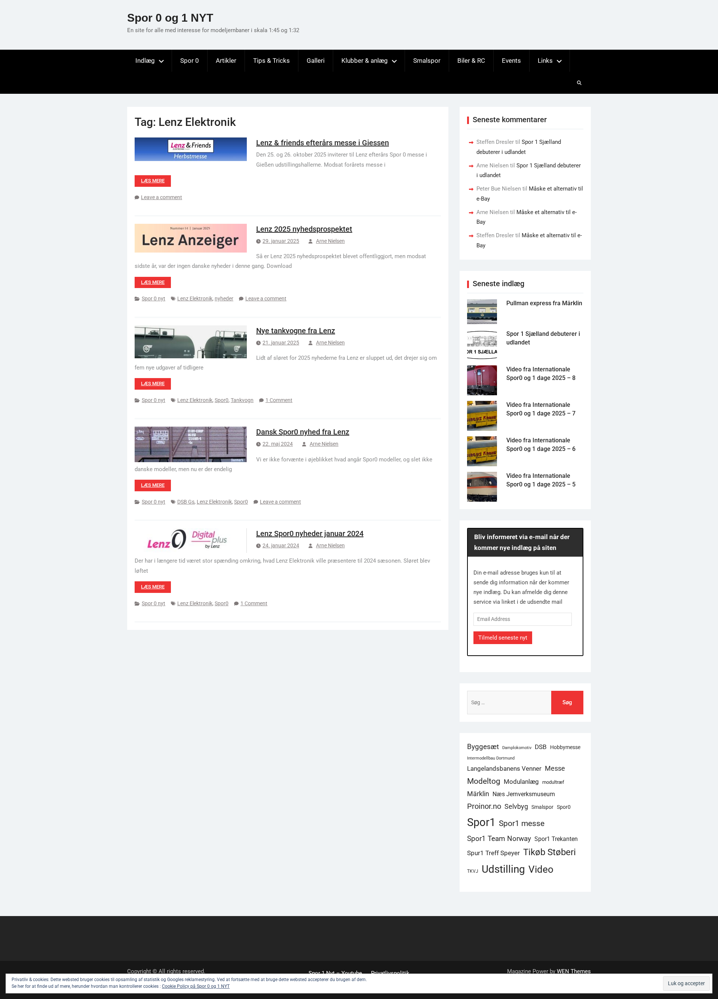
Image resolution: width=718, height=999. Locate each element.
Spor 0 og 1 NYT (170, 18)
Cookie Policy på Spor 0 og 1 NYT (196, 986)
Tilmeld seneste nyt (502, 637)
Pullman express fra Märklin (544, 303)
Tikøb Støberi (549, 852)
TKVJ (472, 871)
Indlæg (145, 60)
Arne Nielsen (330, 241)
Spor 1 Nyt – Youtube (335, 973)
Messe (555, 768)
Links (545, 60)
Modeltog (483, 781)
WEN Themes (574, 971)
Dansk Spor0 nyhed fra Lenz (302, 431)
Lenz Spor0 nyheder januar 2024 (309, 533)
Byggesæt (483, 746)
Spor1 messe (521, 823)
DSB (541, 747)
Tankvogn (242, 400)
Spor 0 (189, 60)
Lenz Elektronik (194, 298)
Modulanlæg (521, 781)
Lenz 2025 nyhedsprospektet (304, 229)
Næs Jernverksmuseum (524, 794)
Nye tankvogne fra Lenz (295, 330)
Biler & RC (471, 60)
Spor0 (221, 400)
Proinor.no (484, 806)
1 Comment (279, 400)
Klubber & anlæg (364, 60)
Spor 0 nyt (153, 298)
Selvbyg (516, 806)
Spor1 (481, 822)
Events (511, 60)
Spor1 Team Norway (499, 838)
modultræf (553, 782)
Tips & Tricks (271, 60)
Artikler (226, 60)
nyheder (224, 298)
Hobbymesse (565, 747)
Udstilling (503, 869)
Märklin (478, 794)
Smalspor (427, 60)
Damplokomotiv (516, 747)
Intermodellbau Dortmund (491, 758)
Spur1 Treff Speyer (493, 853)
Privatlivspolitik (390, 973)
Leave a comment (161, 197)
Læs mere (153, 180)
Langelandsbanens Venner (504, 768)
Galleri (316, 60)
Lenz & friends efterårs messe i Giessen (322, 142)
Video (540, 869)
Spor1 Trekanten (556, 838)
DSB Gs (185, 502)
